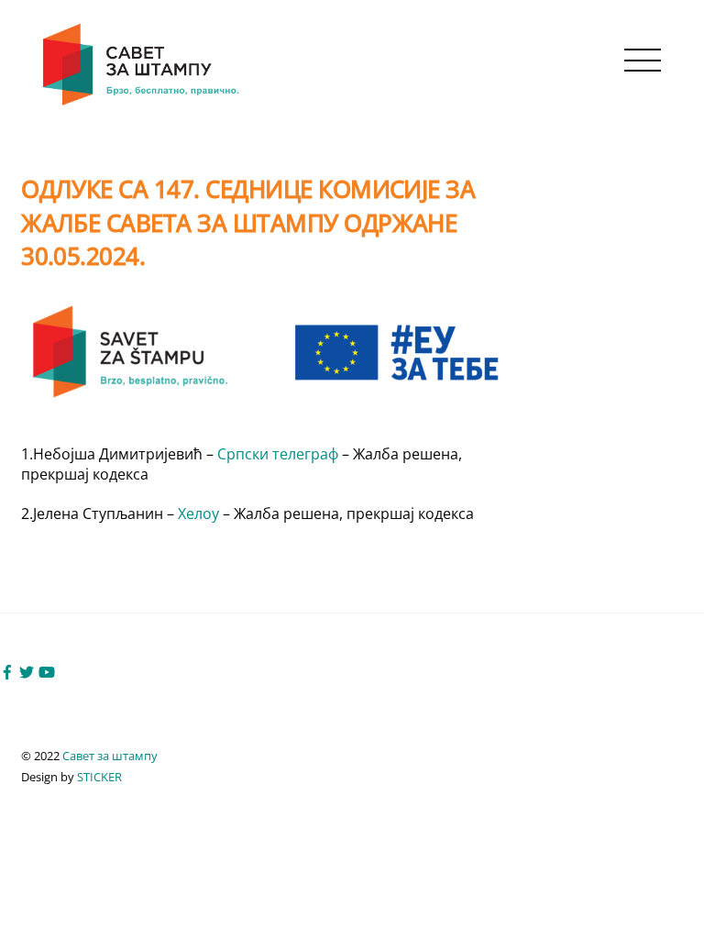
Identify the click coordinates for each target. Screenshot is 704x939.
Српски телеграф (279, 454)
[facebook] (7, 670)
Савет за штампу (110, 755)
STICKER (99, 776)
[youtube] (46, 670)
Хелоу (200, 513)
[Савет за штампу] (142, 102)
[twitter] (26, 670)
